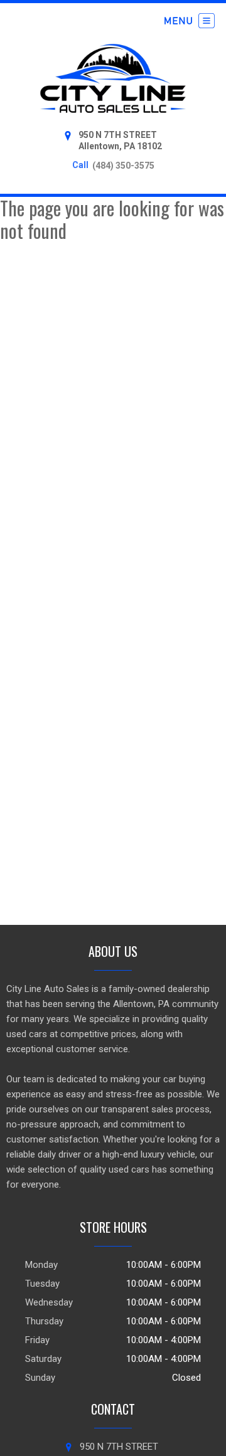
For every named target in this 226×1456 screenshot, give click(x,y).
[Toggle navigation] (189, 20)
